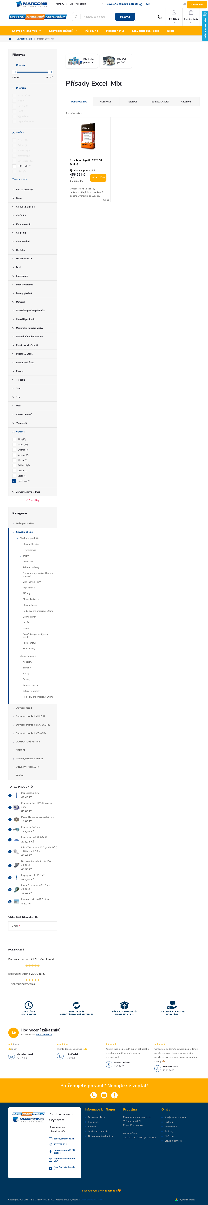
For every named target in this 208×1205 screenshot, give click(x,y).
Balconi (22, 145)
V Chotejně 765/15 (132, 1121)
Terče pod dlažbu (25, 523)
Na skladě (24, 95)
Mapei (22, 444)
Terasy (26, 673)
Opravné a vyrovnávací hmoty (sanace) (38, 575)
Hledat (125, 17)
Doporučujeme (26, 121)
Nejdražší (133, 102)
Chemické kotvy (31, 599)
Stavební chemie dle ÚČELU (30, 716)
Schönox (23, 455)
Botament (23, 155)
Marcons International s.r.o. (137, 1117)
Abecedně (186, 102)
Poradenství (171, 1126)
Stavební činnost (173, 1141)
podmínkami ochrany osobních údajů (30, 935)
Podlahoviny (29, 648)
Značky (19, 775)
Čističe (26, 622)
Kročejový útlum (31, 685)
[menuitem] (26, 31)
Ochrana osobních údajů (100, 1136)
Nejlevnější (106, 102)
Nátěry (26, 628)
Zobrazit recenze (44, 1034)
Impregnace (29, 587)
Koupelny (27, 661)
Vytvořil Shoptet (187, 1199)
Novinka (23, 106)
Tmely (26, 555)
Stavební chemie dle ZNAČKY (31, 733)
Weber (22, 460)
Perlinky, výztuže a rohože (29, 758)
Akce (21, 100)
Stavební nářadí (24, 707)
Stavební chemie (24, 531)
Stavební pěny (30, 605)
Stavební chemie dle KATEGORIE (33, 724)
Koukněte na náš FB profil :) (64, 1151)
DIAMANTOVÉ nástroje (28, 741)
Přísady (26, 593)
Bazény (26, 679)
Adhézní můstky (31, 567)
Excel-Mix (23, 481)
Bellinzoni (23, 150)
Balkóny (27, 667)
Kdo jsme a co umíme (175, 1117)
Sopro (22, 475)
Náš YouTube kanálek (64, 1168)
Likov (21, 171)
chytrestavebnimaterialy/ (65, 1160)
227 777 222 (60, 1144)
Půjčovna (169, 1136)
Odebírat (197, 4)
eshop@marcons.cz (64, 1138)
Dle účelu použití (28, 656)
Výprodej (23, 116)
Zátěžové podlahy (31, 691)
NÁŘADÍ (20, 750)
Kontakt (92, 1126)
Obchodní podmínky (98, 1131)
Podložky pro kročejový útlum (38, 611)
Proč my (169, 1131)
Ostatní (22, 470)
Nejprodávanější (160, 102)
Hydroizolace (29, 550)
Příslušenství (29, 642)
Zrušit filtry (34, 500)
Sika (21, 439)
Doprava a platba (78, 3)
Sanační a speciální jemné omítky (35, 636)
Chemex (23, 449)
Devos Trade (25, 161)
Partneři (169, 1122)
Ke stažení (93, 1122)
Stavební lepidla (31, 544)
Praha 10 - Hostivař (133, 1125)
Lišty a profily (29, 616)
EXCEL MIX (24, 166)
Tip (20, 111)
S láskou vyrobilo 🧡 (101, 1190)
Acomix (22, 140)
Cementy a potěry (32, 581)
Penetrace (28, 561)
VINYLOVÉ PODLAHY (27, 767)
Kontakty (60, 3)
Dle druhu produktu (29, 538)
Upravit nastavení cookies (92, 1199)
